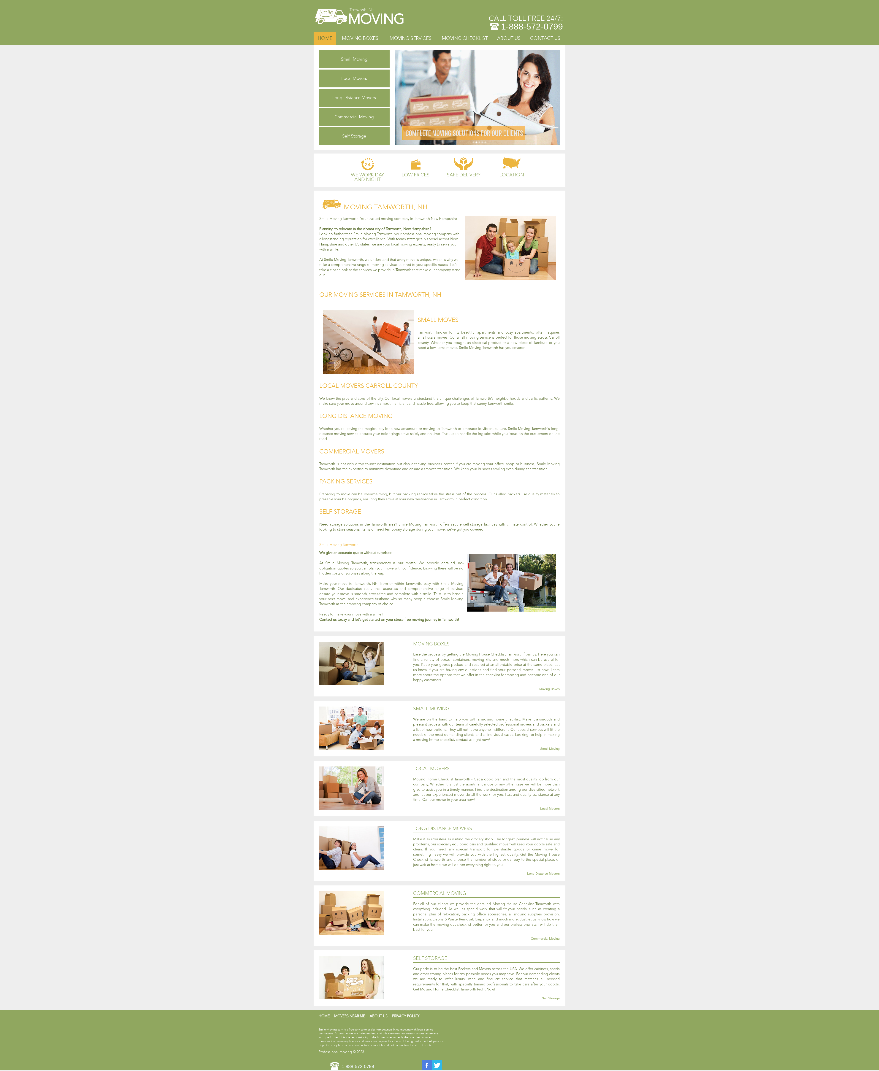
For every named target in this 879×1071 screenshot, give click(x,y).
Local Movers (354, 78)
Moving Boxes (360, 38)
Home (325, 38)
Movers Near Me (349, 1016)
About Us (509, 38)
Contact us (545, 38)
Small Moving (354, 59)
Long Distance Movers (354, 97)
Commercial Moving (354, 116)
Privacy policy (405, 1016)
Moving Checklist (465, 38)
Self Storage (354, 136)
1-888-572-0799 (532, 26)
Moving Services (410, 38)
